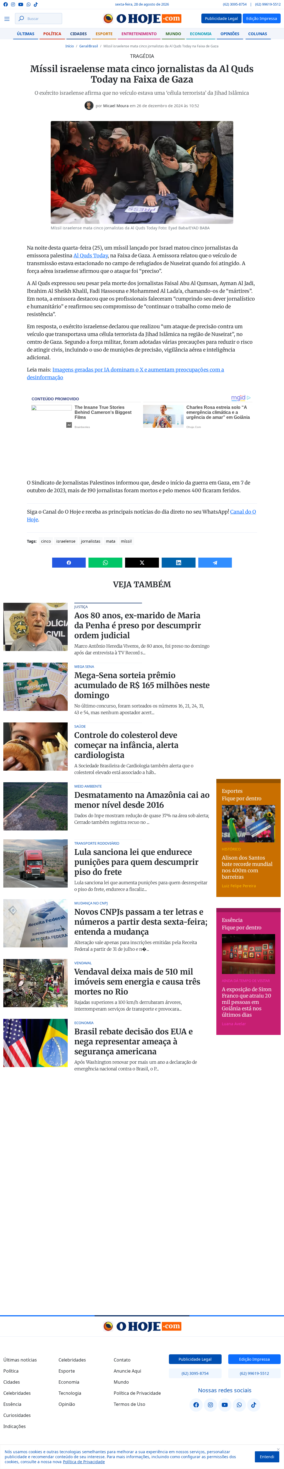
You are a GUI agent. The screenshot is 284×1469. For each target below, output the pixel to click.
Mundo (173, 33)
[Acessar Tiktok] (36, 4)
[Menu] (8, 18)
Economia (201, 33)
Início (69, 46)
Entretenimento (139, 33)
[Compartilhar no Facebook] (69, 562)
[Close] (278, 1449)
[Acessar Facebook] (5, 4)
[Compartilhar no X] (142, 562)
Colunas (257, 33)
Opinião (67, 1404)
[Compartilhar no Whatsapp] (105, 562)
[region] (142, 1457)
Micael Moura (116, 105)
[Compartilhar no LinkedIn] (178, 562)
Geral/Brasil (88, 46)
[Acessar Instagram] (13, 4)
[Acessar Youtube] (20, 4)
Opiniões (229, 33)
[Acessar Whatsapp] (29, 4)
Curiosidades (17, 1415)
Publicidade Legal (195, 1359)
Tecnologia (70, 1393)
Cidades (78, 33)
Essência (12, 1404)
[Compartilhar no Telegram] (215, 562)
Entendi (267, 1456)
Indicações (14, 1426)
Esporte (104, 33)
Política (52, 33)
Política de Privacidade (84, 1461)
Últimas (25, 33)
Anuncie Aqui (127, 1371)
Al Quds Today (90, 255)
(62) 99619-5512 (268, 4)
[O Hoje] (142, 18)
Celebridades (17, 1393)
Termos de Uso (129, 1404)
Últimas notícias (20, 1360)
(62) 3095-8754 (235, 4)
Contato (122, 1360)
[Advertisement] (250, 686)
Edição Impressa (254, 1359)
